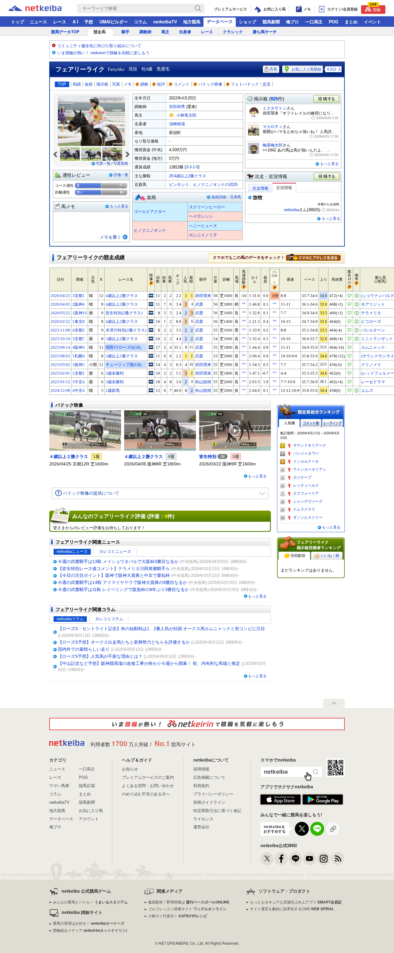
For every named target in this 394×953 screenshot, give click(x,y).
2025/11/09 (60, 330)
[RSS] (337, 858)
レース (59, 21)
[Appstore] (280, 799)
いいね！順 (330, 555)
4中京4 (78, 390)
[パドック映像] (85, 430)
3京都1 (78, 295)
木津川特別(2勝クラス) (126, 330)
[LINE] (295, 858)
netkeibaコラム (70, 619)
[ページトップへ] (334, 703)
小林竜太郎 (186, 115)
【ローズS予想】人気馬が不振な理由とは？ (100, 656)
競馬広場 (87, 785)
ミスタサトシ (275, 108)
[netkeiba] (43, 8)
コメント (182, 84)
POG (333, 21)
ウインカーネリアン (309, 469)
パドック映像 (210, 84)
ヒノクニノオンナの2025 (215, 184)
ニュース (38, 21)
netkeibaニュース (72, 551)
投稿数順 (298, 555)
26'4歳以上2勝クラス (187, 176)
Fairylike (116, 69)
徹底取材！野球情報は (188, 901)
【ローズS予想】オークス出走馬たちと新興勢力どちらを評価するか (124, 642)
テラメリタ (371, 313)
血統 (89, 84)
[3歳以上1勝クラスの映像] (151, 356)
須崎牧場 (177, 124)
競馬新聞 (271, 21)
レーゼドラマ (373, 382)
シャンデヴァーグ (308, 501)
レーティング (332, 423)
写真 (116, 84)
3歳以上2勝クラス (122, 338)
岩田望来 (203, 295)
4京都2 (78, 330)
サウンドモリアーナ (309, 445)
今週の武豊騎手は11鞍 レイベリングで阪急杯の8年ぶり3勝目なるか (123, 589)
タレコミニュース (115, 551)
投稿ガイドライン (209, 802)
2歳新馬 (113, 390)
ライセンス (203, 819)
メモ (128, 84)
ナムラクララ (304, 509)
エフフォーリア (306, 493)
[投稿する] (327, 177)
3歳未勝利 (115, 373)
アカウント (89, 819)
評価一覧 (121, 175)
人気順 (289, 423)
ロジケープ (302, 477)
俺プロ (292, 21)
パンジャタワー (306, 453)
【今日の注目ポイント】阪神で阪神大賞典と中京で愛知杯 (114, 575)
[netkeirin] (197, 724)
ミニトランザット (377, 338)
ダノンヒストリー (308, 517)
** (244, 304)
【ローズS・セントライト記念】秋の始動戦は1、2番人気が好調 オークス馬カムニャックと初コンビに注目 (161, 628)
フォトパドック (245, 84)
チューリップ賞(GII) (123, 364)
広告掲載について (209, 777)
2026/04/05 (60, 304)
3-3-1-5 (192, 167)
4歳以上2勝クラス (122, 295)
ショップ (247, 21)
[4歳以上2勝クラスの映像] (151, 295)
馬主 (165, 32)
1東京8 (78, 321)
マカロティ (273, 126)
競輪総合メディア (90, 930)
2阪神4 (78, 304)
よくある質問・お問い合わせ (148, 785)
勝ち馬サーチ (265, 32)
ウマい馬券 (59, 785)
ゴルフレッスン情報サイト (187, 908)
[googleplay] (322, 799)
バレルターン (373, 330)
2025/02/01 (60, 373)
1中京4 (78, 382)
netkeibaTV (165, 21)
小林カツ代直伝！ (177, 915)
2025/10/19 (60, 338)
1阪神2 (78, 364)
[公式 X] (267, 858)
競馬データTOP (65, 32)
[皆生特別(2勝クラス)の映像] (151, 313)
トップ (17, 21)
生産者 (185, 32)
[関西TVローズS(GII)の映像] (151, 347)
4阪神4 (78, 347)
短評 (161, 84)
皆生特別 (207, 456)
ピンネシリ (179, 184)
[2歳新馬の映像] (151, 390)
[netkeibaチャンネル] (309, 858)
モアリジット (373, 304)
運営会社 (201, 827)
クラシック (233, 32)
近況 (267, 84)
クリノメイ (371, 364)
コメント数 (310, 423)
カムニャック (373, 347)
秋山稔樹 (203, 382)
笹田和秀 (177, 106)
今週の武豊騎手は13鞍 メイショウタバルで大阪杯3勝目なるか (118, 561)
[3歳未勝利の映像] (151, 373)
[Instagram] (323, 858)
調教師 (145, 32)
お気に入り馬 (91, 810)
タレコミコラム (109, 619)
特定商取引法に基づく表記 (217, 810)
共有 (273, 69)
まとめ (351, 21)
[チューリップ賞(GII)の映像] (151, 364)
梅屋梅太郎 (273, 145)
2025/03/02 (60, 364)
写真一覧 (103, 163)
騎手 (126, 32)
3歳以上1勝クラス (122, 356)
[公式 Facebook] (281, 858)
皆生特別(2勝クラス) (124, 313)
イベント (372, 21)
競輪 (375, 8)
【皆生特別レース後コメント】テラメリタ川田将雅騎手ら (114, 568)
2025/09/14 (60, 347)
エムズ (367, 390)
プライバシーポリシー (213, 794)
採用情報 (201, 769)
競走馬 (100, 32)
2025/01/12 (60, 382)
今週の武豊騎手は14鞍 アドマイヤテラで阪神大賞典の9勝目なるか (122, 582)
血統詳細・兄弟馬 (226, 197)
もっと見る (119, 206)
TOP (62, 84)
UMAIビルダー (113, 21)
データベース (220, 21)
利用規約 (201, 785)
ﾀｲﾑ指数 (274, 273)
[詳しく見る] (313, 257)
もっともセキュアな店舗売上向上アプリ (296, 901)
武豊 (199, 304)
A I (75, 21)
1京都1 (78, 373)
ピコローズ (371, 321)
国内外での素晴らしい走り (84, 649)
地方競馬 (191, 21)
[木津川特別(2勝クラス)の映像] (151, 330)
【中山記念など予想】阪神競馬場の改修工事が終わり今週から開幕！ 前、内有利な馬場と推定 (149, 663)
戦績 (77, 84)
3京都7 (78, 338)
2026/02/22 (60, 321)
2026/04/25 (60, 295)
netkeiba (291, 209)
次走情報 (260, 188)
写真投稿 (120, 163)
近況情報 (284, 187)
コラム (140, 21)
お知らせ (130, 769)
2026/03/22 (60, 313)
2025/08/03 (60, 356)
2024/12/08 (60, 390)
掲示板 (102, 84)
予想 (88, 21)
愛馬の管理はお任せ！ (88, 923)
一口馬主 (314, 21)
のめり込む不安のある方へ (146, 794)
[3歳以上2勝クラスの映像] (151, 338)
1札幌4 (78, 356)
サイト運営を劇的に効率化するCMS (292, 908)
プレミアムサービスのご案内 (148, 777)
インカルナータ (306, 461)
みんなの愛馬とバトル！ (90, 901)
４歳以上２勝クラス (68, 456)
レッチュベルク (306, 485)
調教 (144, 84)
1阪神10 (79, 313)
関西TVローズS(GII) (123, 347)
